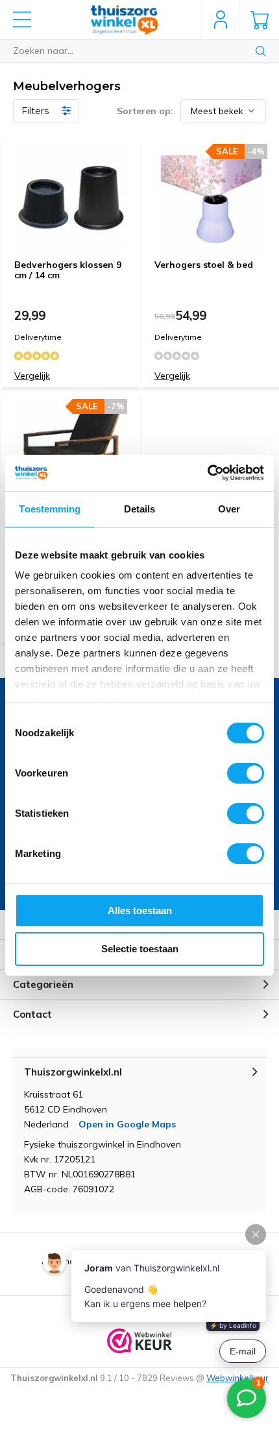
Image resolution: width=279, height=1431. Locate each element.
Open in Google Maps (127, 1124)
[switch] (245, 773)
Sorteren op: (145, 111)
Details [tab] (140, 508)
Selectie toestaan (139, 948)
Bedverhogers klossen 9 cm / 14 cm (67, 270)
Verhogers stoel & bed (203, 265)
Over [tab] (229, 508)
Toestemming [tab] (49, 508)
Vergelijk (32, 375)
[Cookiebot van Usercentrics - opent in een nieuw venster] (207, 472)
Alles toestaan (140, 910)
